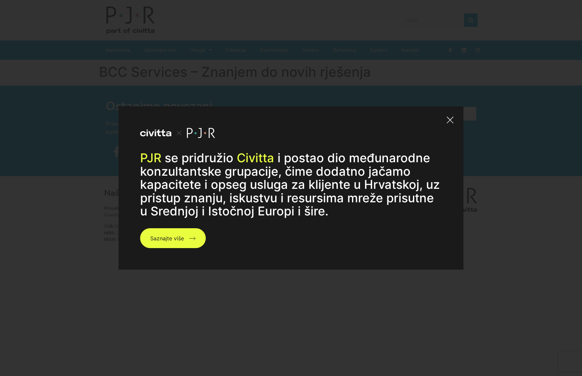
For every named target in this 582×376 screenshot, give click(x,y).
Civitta (255, 157)
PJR (150, 157)
